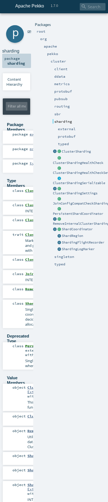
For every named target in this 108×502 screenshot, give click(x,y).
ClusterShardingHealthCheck (78, 163)
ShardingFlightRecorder (83, 242)
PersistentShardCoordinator (78, 214)
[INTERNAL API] (59, 199)
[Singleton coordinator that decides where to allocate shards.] (59, 209)
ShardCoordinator (77, 229)
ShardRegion (72, 236)
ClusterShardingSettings (75, 193)
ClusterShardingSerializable (79, 183)
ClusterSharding (76, 151)
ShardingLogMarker (78, 249)
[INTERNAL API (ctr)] (59, 158)
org (29, 31)
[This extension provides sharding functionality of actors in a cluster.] (55, 152)
